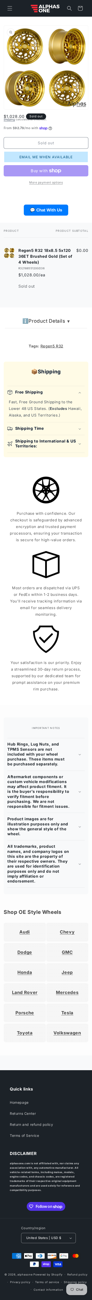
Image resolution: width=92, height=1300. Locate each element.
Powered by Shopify (48, 1274)
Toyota (25, 1032)
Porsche (24, 1012)
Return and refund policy (31, 1124)
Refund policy (77, 1274)
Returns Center (23, 1113)
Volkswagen (67, 1032)
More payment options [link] (46, 182)
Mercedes (67, 992)
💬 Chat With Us (46, 210)
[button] (9, 8)
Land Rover (25, 992)
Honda (24, 972)
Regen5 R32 (51, 346)
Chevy (67, 931)
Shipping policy (75, 1282)
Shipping (9, 119)
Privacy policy (20, 1282)
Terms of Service (24, 1135)
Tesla (67, 1012)
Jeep (67, 972)
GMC (67, 952)
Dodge (24, 952)
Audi (24, 931)
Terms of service (47, 1282)
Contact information (48, 1289)
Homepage (19, 1102)
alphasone (24, 1274)
